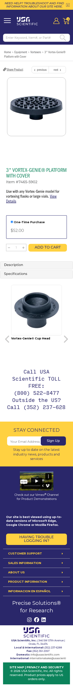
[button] (9, 247)
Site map (17, 667)
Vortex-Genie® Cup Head (30, 338)
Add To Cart (48, 248)
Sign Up (53, 441)
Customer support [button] (25, 553)
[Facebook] (36, 619)
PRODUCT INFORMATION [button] (27, 581)
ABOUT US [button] (16, 572)
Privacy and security (45, 667)
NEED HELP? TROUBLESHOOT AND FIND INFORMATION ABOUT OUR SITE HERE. (34, 4)
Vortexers (35, 52)
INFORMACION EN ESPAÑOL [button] (29, 591)
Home (7, 52)
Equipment (20, 52)
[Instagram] (29, 619)
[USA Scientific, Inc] (28, 21)
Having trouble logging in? (36, 539)
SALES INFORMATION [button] (24, 563)
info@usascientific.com (45, 655)
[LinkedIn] (43, 619)
